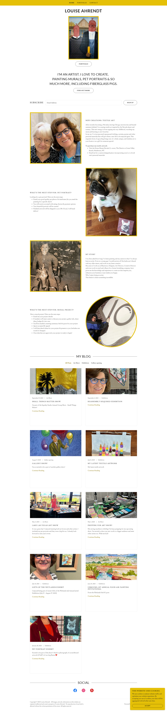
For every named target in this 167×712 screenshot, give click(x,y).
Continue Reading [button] (38, 411)
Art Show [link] (76, 363)
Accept (147, 706)
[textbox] (83, 102)
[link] (83, 12)
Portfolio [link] (82, 3)
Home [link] (71, 3)
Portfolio (83, 64)
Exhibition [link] (85, 363)
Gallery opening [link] (96, 363)
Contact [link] (94, 3)
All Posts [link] (68, 363)
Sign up (130, 103)
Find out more (83, 90)
